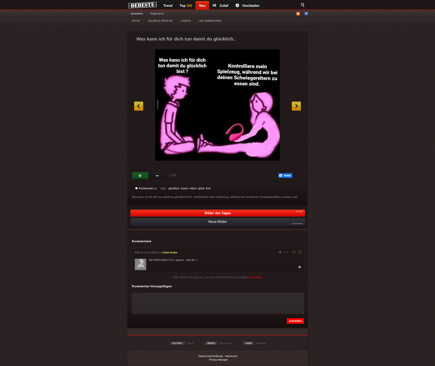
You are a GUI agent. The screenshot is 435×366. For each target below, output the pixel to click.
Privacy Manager (218, 359)
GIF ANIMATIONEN (210, 20)
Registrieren (157, 13)
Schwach (157, 175)
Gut (140, 175)
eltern (193, 188)
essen (184, 188)
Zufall (224, 5)
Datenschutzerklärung (210, 356)
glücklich (174, 188)
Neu (202, 5)
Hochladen (250, 5)
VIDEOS (186, 20)
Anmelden (137, 13)
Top (186, 5)
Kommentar (148, 188)
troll (208, 188)
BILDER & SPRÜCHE (160, 20)
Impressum (231, 356)
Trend (167, 5)
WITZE (136, 20)
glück (201, 188)
